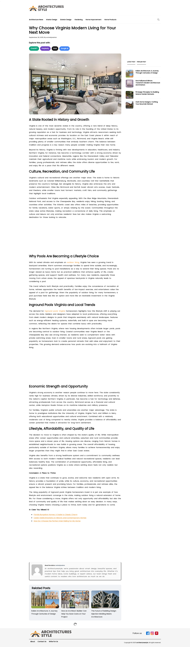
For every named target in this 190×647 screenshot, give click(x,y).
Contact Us (42, 641)
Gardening (79, 19)
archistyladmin (51, 37)
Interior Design (51, 19)
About (32, 641)
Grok (55, 48)
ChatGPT (34, 48)
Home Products (110, 19)
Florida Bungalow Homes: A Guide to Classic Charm (55, 514)
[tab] (131, 62)
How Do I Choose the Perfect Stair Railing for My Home (57, 521)
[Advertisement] (121, 9)
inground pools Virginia (55, 311)
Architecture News (36, 19)
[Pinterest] (156, 634)
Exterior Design (65, 19)
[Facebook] (147, 634)
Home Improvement (93, 19)
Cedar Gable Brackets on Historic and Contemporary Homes (60, 517)
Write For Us (53, 641)
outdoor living (73, 262)
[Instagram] (152, 634)
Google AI (64, 48)
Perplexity (45, 48)
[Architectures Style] (51, 633)
